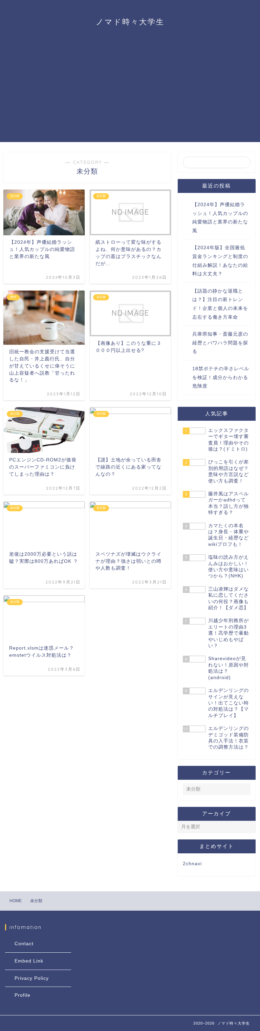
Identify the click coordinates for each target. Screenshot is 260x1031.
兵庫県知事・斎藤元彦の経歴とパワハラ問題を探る (220, 343)
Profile (22, 995)
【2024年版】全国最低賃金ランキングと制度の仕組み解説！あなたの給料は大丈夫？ (220, 260)
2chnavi (192, 863)
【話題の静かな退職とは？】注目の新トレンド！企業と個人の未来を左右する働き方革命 (220, 304)
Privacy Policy (32, 978)
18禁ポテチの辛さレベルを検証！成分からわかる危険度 (220, 377)
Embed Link (29, 961)
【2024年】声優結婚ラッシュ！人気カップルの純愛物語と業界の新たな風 (220, 217)
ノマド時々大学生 (130, 21)
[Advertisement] (130, 94)
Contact (24, 943)
